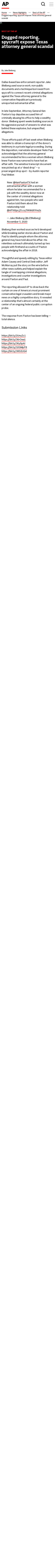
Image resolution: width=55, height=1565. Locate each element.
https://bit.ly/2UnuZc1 (14, 335)
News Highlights (20, 12)
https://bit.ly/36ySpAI (13, 343)
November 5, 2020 (17, 221)
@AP (9, 210)
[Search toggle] (43, 4)
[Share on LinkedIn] (15, 392)
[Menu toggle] (51, 4)
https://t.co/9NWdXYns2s (27, 210)
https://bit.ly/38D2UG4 (14, 351)
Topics (8, 475)
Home (4, 12)
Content (9, 460)
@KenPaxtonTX (21, 182)
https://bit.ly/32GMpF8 (14, 347)
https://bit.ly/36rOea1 (13, 339)
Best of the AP (39, 12)
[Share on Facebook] (3, 392)
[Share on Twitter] (9, 392)
